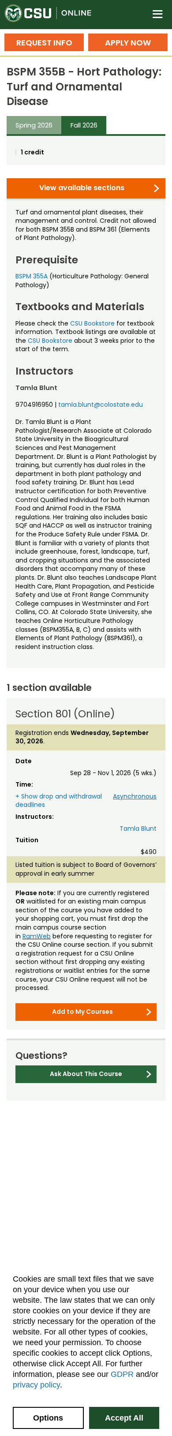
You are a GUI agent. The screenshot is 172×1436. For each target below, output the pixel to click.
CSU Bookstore (92, 323)
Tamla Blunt (138, 828)
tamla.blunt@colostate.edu (100, 404)
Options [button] (48, 1418)
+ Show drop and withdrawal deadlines (58, 801)
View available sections (81, 188)
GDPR (122, 1374)
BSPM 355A (31, 276)
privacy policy (36, 1384)
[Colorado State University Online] (52, 14)
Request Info (44, 42)
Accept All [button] (124, 1418)
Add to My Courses (82, 1011)
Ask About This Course (86, 1073)
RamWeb (36, 936)
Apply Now (128, 42)
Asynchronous (135, 796)
